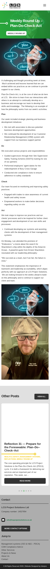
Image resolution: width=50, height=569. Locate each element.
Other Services (8, 550)
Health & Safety (11, 457)
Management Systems (30, 457)
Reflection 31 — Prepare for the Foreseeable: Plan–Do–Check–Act (22, 447)
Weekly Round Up (25, 459)
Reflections (10, 459)
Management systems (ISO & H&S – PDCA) (20, 544)
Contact (4, 559)
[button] (45, 5)
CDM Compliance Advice (12, 547)
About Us (5, 556)
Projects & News (8, 553)
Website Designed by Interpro (36, 566)
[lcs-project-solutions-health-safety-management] (11, 5)
